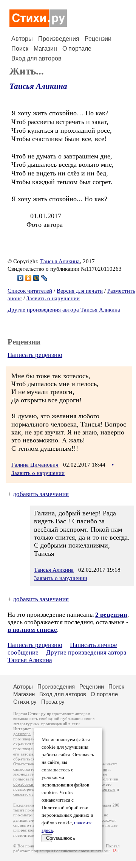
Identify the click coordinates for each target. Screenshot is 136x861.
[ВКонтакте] (21, 278)
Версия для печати (80, 291)
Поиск (19, 48)
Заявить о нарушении (53, 298)
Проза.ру (53, 701)
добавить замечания (41, 494)
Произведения (58, 39)
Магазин (45, 48)
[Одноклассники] (28, 278)
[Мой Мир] (36, 278)
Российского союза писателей (82, 851)
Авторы (22, 39)
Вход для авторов (36, 58)
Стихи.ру (25, 701)
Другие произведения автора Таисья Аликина (64, 310)
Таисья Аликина (38, 86)
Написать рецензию (35, 354)
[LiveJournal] (44, 278)
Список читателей (30, 291)
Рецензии (98, 39)
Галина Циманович (35, 465)
